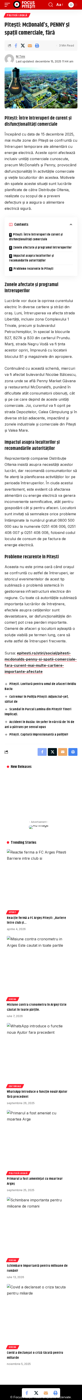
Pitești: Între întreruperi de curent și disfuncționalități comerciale (36, 237)
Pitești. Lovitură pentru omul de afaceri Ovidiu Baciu (40, 686)
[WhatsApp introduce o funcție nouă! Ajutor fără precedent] (39, 1055)
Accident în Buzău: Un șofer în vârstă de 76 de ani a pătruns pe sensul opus (39, 724)
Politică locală (17, 15)
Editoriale (15, 1086)
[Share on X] (23, 45)
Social (12, 999)
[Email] (30, 45)
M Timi (20, 56)
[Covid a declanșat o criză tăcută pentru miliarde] (39, 1316)
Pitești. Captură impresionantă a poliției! (38, 734)
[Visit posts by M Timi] (9, 59)
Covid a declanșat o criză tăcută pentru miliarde (35, 1355)
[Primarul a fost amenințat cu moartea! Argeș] (39, 1142)
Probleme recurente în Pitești (33, 268)
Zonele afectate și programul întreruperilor (42, 247)
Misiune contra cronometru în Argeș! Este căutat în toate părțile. (37, 1007)
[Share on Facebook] (16, 45)
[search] (50, 4)
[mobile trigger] (8, 5)
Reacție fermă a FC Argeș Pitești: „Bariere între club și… (36, 920)
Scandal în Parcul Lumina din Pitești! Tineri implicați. (38, 712)
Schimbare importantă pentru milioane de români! (37, 1268)
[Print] (37, 45)
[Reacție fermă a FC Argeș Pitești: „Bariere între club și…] (39, 881)
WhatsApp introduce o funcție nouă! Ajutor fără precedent (37, 1094)
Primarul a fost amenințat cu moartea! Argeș (34, 1181)
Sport (12, 912)
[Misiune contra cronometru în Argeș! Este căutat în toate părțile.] (39, 968)
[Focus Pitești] (24, 5)
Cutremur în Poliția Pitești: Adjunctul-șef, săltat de (36, 699)
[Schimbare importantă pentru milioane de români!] (39, 1229)
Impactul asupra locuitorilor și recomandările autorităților (31, 258)
